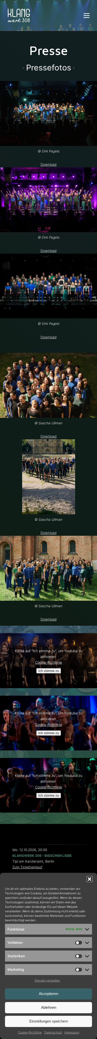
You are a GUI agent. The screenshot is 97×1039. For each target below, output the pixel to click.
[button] (89, 879)
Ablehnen (48, 1007)
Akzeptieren (48, 994)
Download (48, 164)
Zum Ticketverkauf (27, 867)
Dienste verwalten (47, 980)
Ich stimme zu (48, 671)
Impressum (71, 1032)
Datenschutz (53, 1032)
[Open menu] (87, 15)
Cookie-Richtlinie (30, 1032)
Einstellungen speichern (48, 1021)
